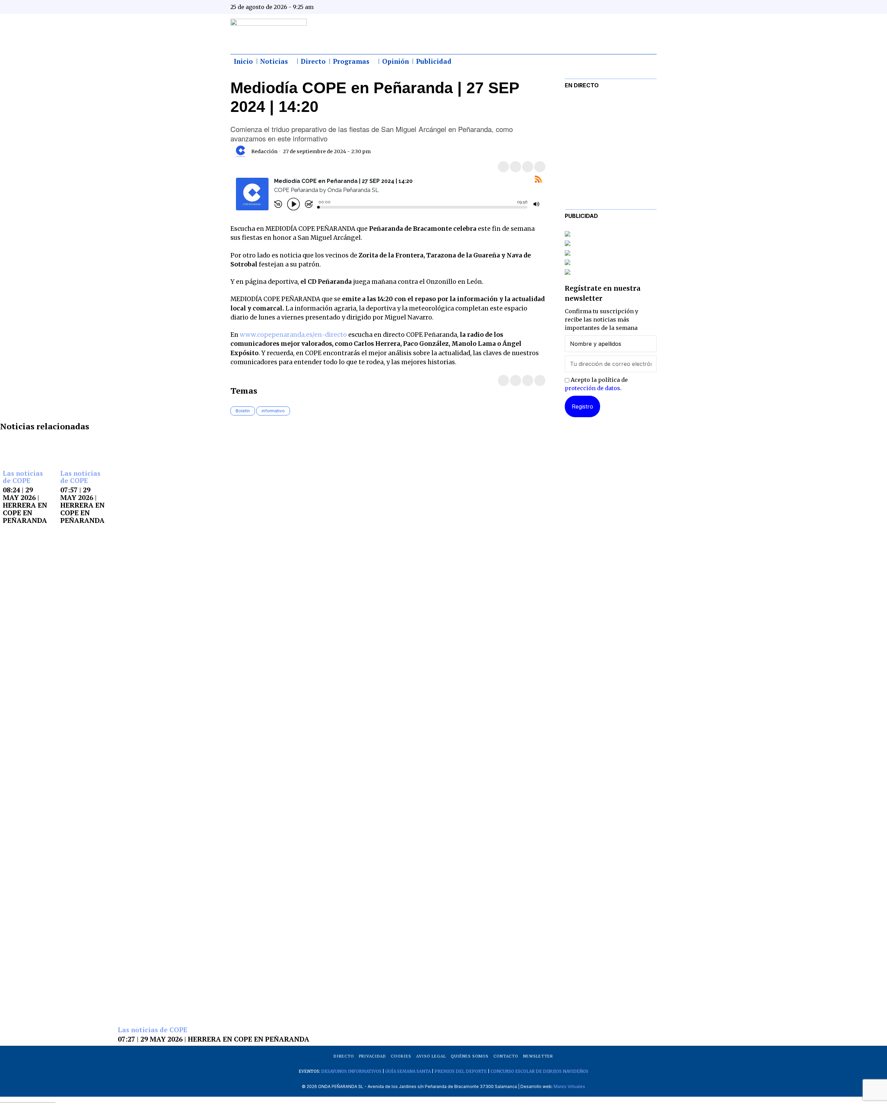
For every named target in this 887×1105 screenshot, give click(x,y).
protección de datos (592, 388)
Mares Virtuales (569, 1086)
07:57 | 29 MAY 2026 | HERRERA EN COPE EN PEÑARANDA (82, 505)
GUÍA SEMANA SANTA (408, 1071)
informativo (273, 410)
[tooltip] (583, 7)
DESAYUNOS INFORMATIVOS (351, 1071)
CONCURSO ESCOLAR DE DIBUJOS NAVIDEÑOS (539, 1071)
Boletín (243, 410)
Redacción (264, 151)
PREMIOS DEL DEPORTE (460, 1071)
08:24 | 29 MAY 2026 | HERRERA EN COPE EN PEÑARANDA (25, 505)
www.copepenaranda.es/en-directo (293, 335)
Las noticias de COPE (23, 477)
